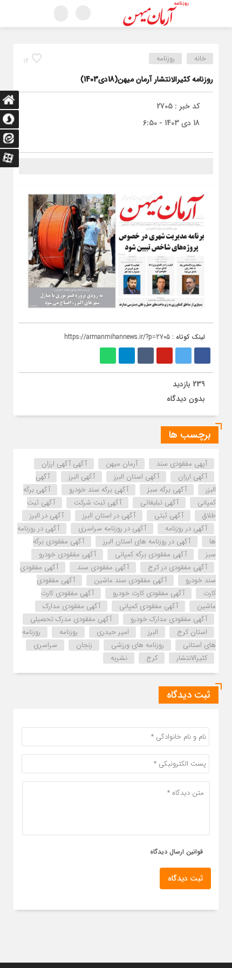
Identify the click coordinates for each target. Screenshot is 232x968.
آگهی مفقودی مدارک (71, 606)
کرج (152, 658)
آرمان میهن (122, 463)
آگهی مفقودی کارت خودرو (149, 593)
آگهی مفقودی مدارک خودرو (169, 619)
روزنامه (165, 58)
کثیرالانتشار (191, 658)
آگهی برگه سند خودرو (98, 489)
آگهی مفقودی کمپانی (148, 606)
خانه (200, 58)
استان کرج (192, 632)
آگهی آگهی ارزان (64, 463)
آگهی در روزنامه (186, 528)
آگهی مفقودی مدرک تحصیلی (71, 619)
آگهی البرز (82, 476)
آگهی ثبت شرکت (97, 502)
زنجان (84, 645)
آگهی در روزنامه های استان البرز (146, 541)
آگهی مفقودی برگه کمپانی (151, 554)
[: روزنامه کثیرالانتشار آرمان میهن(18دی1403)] (29, 139)
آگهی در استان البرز (109, 515)
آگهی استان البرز (136, 476)
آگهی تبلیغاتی (159, 502)
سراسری (45, 645)
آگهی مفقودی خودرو (67, 554)
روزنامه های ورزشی (137, 645)
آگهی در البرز (47, 515)
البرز (153, 632)
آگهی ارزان (192, 476)
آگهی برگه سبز (167, 489)
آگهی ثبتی (168, 515)
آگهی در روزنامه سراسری (112, 528)
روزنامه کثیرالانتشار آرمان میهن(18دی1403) (146, 79)
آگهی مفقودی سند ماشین (130, 580)
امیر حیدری (113, 632)
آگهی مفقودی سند (103, 567)
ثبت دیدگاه (185, 878)
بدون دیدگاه (186, 399)
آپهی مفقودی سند (181, 463)
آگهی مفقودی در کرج (177, 567)
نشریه (119, 658)
